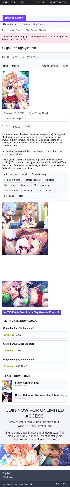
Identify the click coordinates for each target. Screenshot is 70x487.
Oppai (49, 190)
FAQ (22, 2)
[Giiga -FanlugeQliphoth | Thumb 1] (25, 215)
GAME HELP (9, 2)
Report (65, 66)
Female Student (12, 180)
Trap (21, 196)
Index (5, 66)
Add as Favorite (50, 66)
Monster (28, 190)
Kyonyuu (24, 185)
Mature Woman (11, 190)
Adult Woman (10, 174)
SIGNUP (40, 2)
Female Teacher (32, 180)
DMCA (65, 484)
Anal (24, 174)
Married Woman (41, 185)
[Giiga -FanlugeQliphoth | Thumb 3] (25, 268)
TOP (58, 484)
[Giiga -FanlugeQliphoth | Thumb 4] (25, 294)
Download (9, 335)
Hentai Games (14, 18)
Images (15, 66)
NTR (39, 190)
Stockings (9, 196)
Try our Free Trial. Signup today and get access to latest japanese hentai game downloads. (34, 38)
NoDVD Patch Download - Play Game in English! (31, 312)
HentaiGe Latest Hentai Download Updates (20, 10)
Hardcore (49, 180)
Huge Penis (9, 185)
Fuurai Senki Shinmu (27, 382)
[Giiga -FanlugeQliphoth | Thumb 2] (25, 242)
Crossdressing (39, 174)
